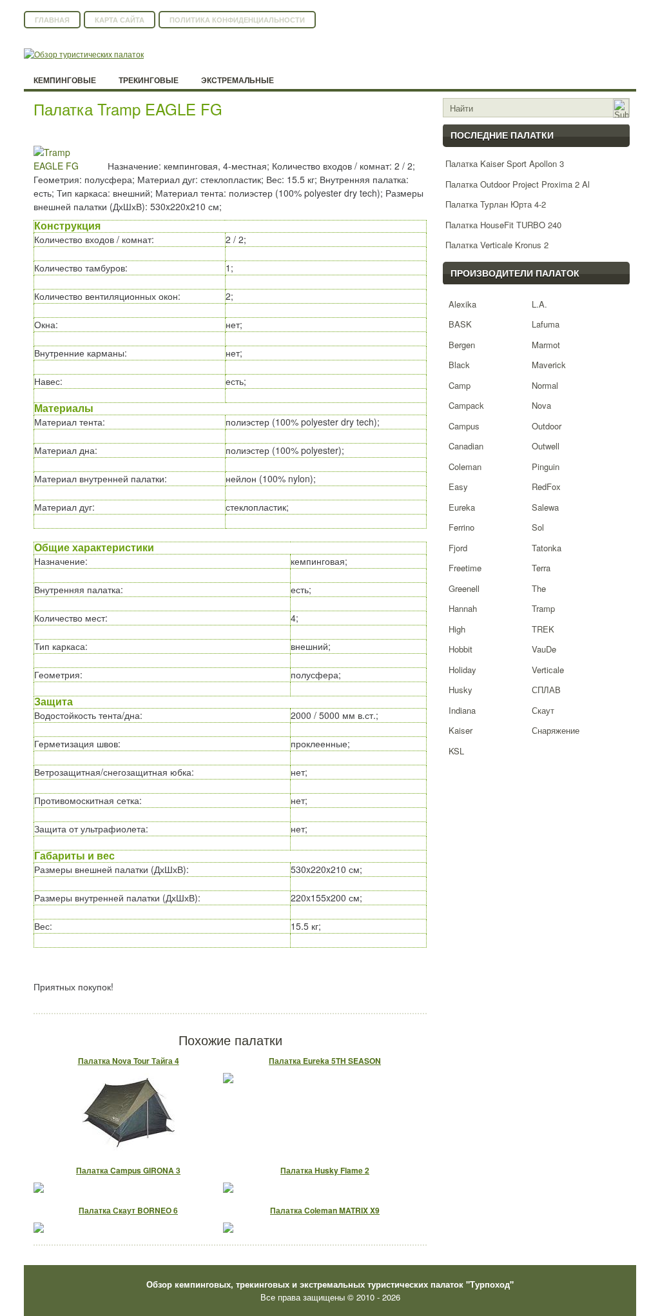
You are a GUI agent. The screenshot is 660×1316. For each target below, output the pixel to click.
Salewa (545, 507)
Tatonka (546, 548)
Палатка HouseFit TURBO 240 (503, 225)
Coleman (465, 466)
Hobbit (460, 649)
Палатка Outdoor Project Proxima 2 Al (517, 184)
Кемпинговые (65, 80)
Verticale (548, 669)
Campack (466, 405)
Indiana (462, 710)
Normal (545, 385)
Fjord (458, 548)
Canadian (466, 446)
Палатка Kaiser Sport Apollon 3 (504, 163)
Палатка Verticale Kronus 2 (496, 245)
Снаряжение (555, 730)
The (539, 588)
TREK (543, 629)
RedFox (546, 486)
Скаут (543, 710)
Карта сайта (119, 20)
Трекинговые (149, 80)
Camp (460, 385)
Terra (541, 568)
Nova (541, 405)
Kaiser (460, 730)
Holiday (462, 669)
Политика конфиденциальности (237, 20)
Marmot (546, 345)
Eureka (462, 507)
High (457, 629)
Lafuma (545, 324)
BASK (460, 324)
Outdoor (546, 426)
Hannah (463, 608)
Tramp (543, 608)
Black (459, 364)
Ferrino (461, 527)
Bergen (462, 345)
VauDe (544, 649)
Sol (538, 527)
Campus (464, 426)
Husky (460, 689)
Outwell (545, 446)
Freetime (465, 568)
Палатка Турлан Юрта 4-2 (495, 204)
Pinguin (545, 466)
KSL (456, 751)
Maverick (549, 364)
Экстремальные (237, 80)
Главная (52, 20)
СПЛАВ (546, 689)
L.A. (539, 304)
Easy (458, 486)
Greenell (464, 588)
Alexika (462, 304)
